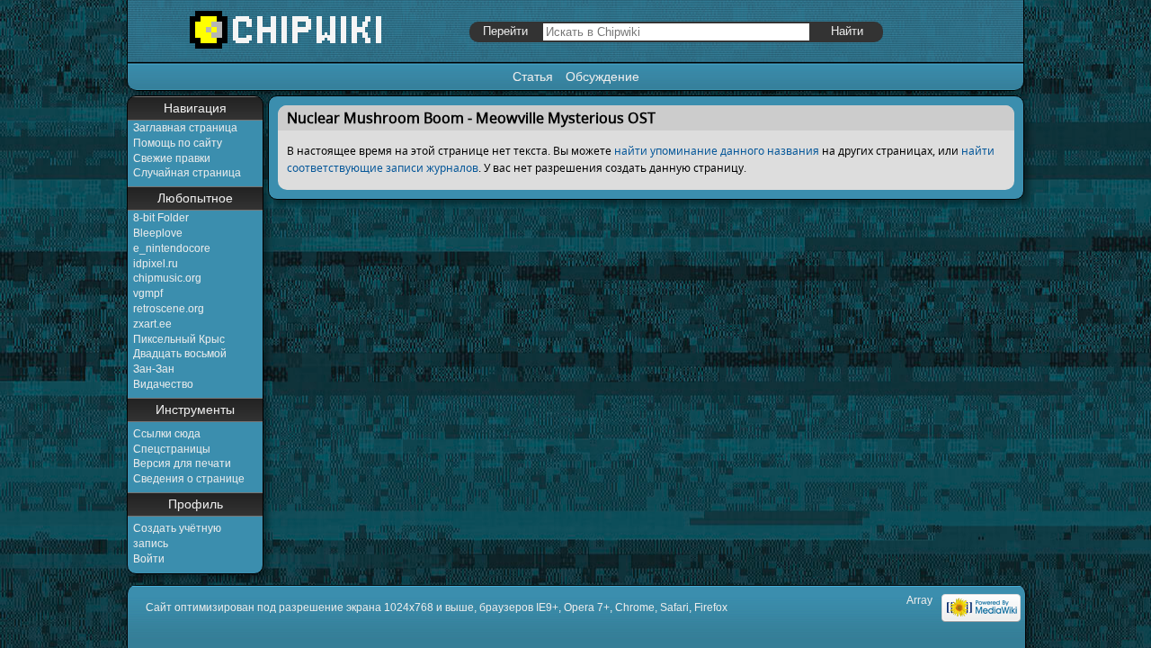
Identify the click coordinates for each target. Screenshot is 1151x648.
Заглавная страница (185, 128)
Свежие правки (171, 158)
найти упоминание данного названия (716, 150)
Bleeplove (158, 233)
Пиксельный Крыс (179, 339)
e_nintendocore (171, 248)
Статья (533, 76)
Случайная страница (187, 172)
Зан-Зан (153, 369)
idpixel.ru (155, 263)
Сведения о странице (189, 478)
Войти (149, 559)
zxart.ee (152, 324)
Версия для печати (182, 463)
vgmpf (148, 293)
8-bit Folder (161, 218)
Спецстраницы (171, 449)
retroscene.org (168, 308)
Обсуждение (602, 76)
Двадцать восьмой (180, 353)
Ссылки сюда (167, 434)
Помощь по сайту (177, 143)
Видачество (163, 384)
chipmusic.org (167, 278)
